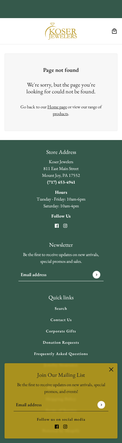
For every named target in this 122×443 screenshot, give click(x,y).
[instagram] (65, 426)
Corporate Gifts (61, 331)
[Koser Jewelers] (61, 31)
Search (61, 308)
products (60, 114)
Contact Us (61, 319)
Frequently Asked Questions (61, 353)
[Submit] (101, 404)
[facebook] (56, 426)
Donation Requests (61, 342)
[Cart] (114, 31)
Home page (57, 107)
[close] (111, 369)
